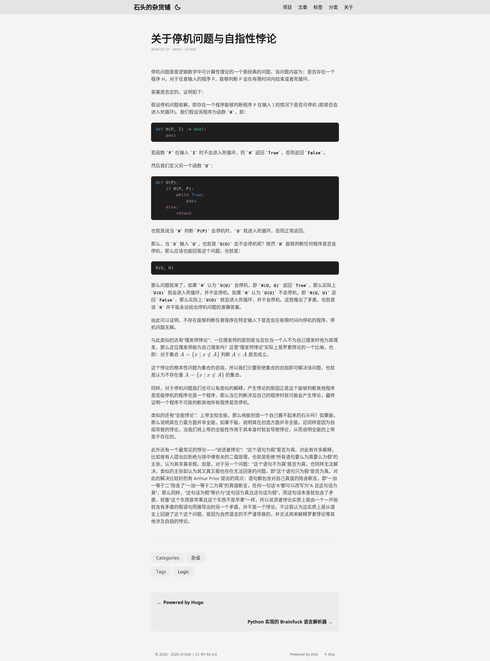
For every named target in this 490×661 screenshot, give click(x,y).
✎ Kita (329, 654)
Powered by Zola (304, 654)
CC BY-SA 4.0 (205, 654)
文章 (302, 7)
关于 (348, 7)
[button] (178, 7)
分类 (333, 7)
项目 (287, 7)
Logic (183, 572)
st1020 (185, 654)
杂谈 (195, 558)
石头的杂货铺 (152, 7)
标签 (318, 7)
